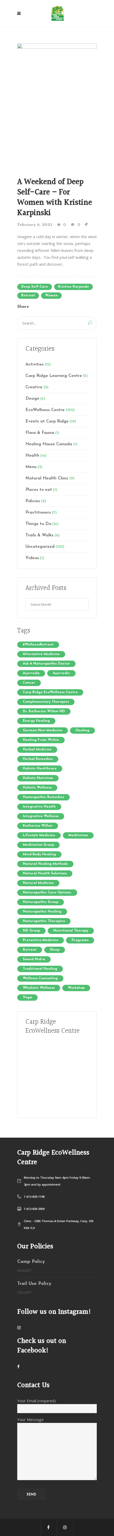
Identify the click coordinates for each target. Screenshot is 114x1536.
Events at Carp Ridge (47, 421)
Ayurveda (31, 673)
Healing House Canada (48, 444)
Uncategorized (40, 547)
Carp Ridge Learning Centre (53, 376)
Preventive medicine (40, 940)
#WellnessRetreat (38, 644)
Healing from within (41, 740)
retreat (28, 295)
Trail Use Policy (34, 1283)
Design (32, 399)
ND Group (31, 930)
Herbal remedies (38, 759)
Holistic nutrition (38, 778)
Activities (34, 364)
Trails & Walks (39, 535)
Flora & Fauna (39, 433)
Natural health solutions (45, 873)
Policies (32, 501)
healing (82, 730)
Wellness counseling (40, 978)
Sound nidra (34, 959)
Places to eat (38, 490)
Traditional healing (40, 968)
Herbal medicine (37, 749)
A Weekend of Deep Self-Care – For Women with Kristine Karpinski (54, 197)
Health (32, 455)
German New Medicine (42, 730)
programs (80, 940)
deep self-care (34, 286)
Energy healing (36, 721)
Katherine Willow (37, 825)
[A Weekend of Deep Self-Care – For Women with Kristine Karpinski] (57, 102)
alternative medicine (41, 654)
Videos (32, 558)
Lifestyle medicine (39, 835)
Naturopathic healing (42, 911)
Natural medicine (38, 883)
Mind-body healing (39, 854)
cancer (29, 682)
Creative (33, 387)
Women (51, 295)
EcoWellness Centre (45, 410)
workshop (76, 988)
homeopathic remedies (43, 797)
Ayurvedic (61, 673)
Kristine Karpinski (73, 286)
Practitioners (38, 512)
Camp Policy (31, 1261)
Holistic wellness (37, 787)
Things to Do (38, 524)
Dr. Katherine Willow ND (44, 711)
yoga (27, 997)
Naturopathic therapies (44, 921)
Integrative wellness (41, 816)
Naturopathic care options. (47, 892)
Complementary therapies (46, 702)
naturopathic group (40, 902)
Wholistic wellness (39, 988)
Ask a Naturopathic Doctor (46, 663)
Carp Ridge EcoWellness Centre (50, 692)
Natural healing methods (45, 864)
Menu (31, 467)
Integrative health (39, 806)
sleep (54, 949)
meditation (78, 835)
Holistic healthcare (40, 768)
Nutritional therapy (70, 930)
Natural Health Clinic (46, 478)
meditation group (38, 845)
